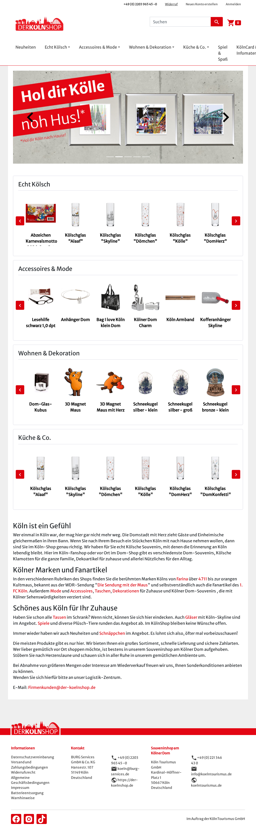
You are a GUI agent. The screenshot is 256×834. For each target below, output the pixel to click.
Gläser (191, 617)
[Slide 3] (128, 157)
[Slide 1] (110, 157)
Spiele (44, 623)
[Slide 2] (119, 157)
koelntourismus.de (206, 785)
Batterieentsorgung (27, 793)
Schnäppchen (112, 633)
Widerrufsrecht (23, 772)
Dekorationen (125, 590)
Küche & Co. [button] (194, 47)
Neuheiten (26, 47)
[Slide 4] (137, 157)
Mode (55, 590)
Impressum (20, 788)
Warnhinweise (23, 798)
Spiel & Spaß (223, 53)
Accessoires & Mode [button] (98, 47)
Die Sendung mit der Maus (123, 584)
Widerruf (171, 4)
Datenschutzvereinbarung (32, 757)
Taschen (102, 590)
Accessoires (81, 590)
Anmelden (233, 4)
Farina (182, 578)
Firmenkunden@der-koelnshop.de (62, 687)
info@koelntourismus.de (211, 774)
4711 (202, 578)
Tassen (59, 617)
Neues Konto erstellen (202, 4)
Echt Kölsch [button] (56, 47)
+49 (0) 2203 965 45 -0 (140, 4)
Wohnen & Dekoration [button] (150, 47)
